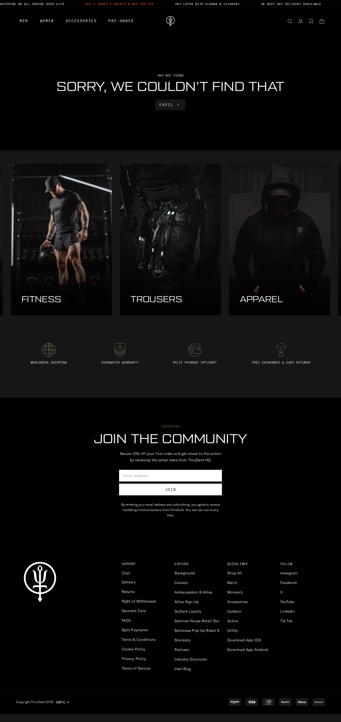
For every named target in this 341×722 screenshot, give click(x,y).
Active (232, 621)
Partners (181, 649)
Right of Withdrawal (139, 601)
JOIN (170, 489)
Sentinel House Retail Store (198, 621)
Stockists (182, 640)
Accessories (81, 21)
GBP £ (60, 702)
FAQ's (126, 620)
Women (47, 21)
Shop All (234, 573)
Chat (126, 573)
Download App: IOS (244, 640)
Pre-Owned (121, 21)
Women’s (235, 592)
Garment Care (134, 610)
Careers (181, 582)
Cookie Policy (133, 649)
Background (184, 573)
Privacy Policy (134, 658)
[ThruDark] (170, 21)
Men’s (232, 582)
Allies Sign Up (186, 601)
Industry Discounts (190, 659)
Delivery (129, 582)
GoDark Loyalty (187, 611)
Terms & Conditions (139, 639)
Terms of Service (136, 668)
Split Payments (135, 630)
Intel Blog (182, 668)
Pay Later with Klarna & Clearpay (207, 4)
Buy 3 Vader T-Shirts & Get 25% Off (120, 4)
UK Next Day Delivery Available (291, 4)
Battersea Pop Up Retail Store (200, 630)
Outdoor (234, 611)
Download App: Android (247, 649)
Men (24, 21)
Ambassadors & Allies (193, 592)
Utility (232, 630)
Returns (128, 591)
